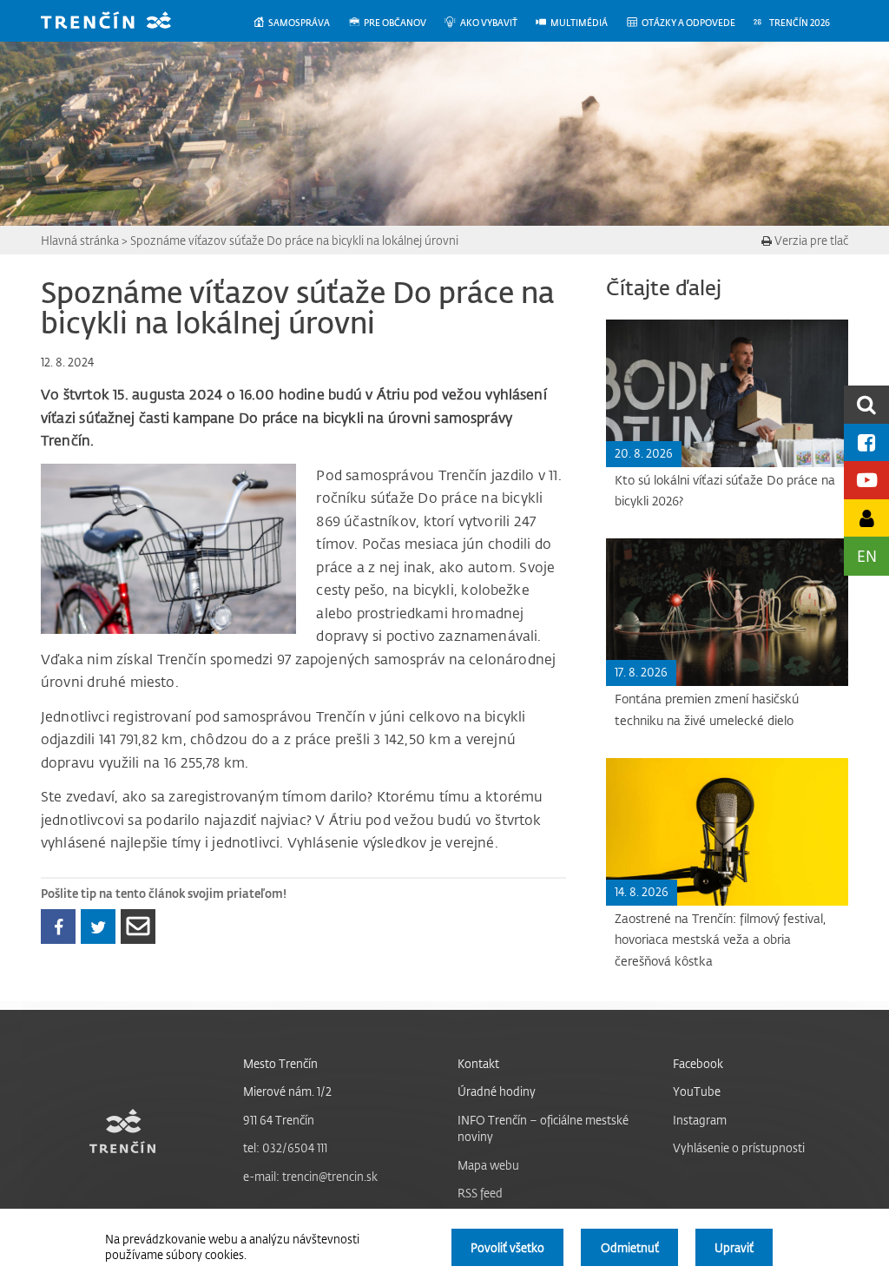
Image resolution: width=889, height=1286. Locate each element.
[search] (866, 404)
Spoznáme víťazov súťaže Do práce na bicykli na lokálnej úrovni (294, 240)
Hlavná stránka (80, 240)
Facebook (698, 1063)
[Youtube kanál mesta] (866, 479)
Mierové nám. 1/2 (287, 1091)
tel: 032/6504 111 (285, 1147)
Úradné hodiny (497, 1091)
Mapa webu (488, 1164)
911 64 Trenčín (278, 1119)
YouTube (697, 1091)
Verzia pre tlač (810, 240)
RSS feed (480, 1192)
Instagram (700, 1119)
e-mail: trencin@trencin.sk (310, 1176)
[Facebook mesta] (866, 442)
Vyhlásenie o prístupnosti (739, 1147)
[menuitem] (300, 23)
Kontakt (478, 1063)
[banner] (119, 22)
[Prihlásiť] (866, 518)
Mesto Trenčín (280, 1063)
